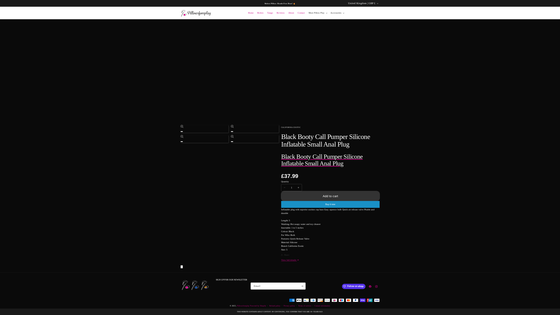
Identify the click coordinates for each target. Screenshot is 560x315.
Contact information (322, 306)
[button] (318, 13)
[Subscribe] (302, 286)
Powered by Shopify (258, 306)
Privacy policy (289, 306)
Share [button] (286, 255)
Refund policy (275, 306)
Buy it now (330, 204)
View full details (289, 260)
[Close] (182, 266)
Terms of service (304, 306)
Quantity (285, 181)
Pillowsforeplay (243, 306)
